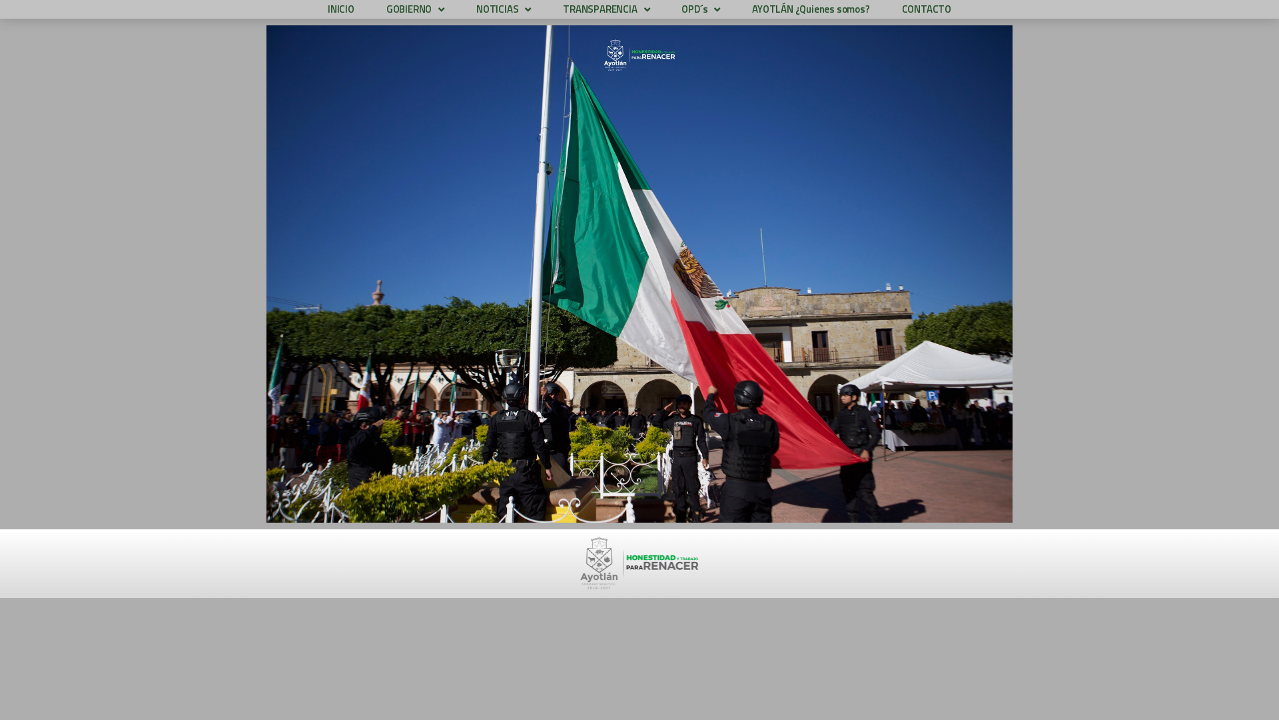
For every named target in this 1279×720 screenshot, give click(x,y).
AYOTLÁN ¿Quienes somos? (810, 9)
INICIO (341, 9)
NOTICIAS (497, 9)
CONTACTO (926, 9)
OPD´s (694, 9)
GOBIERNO (409, 9)
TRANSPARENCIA (600, 9)
